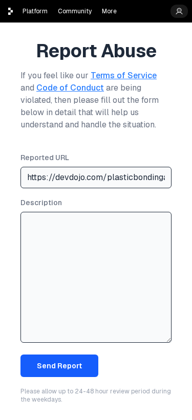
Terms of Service (124, 75)
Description (41, 202)
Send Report (59, 365)
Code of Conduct (70, 87)
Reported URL (44, 157)
